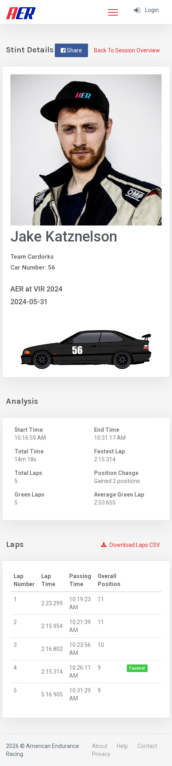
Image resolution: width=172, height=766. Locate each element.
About (100, 746)
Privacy (101, 754)
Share (74, 50)
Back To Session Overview (127, 50)
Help (122, 746)
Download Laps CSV (134, 545)
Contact (147, 746)
